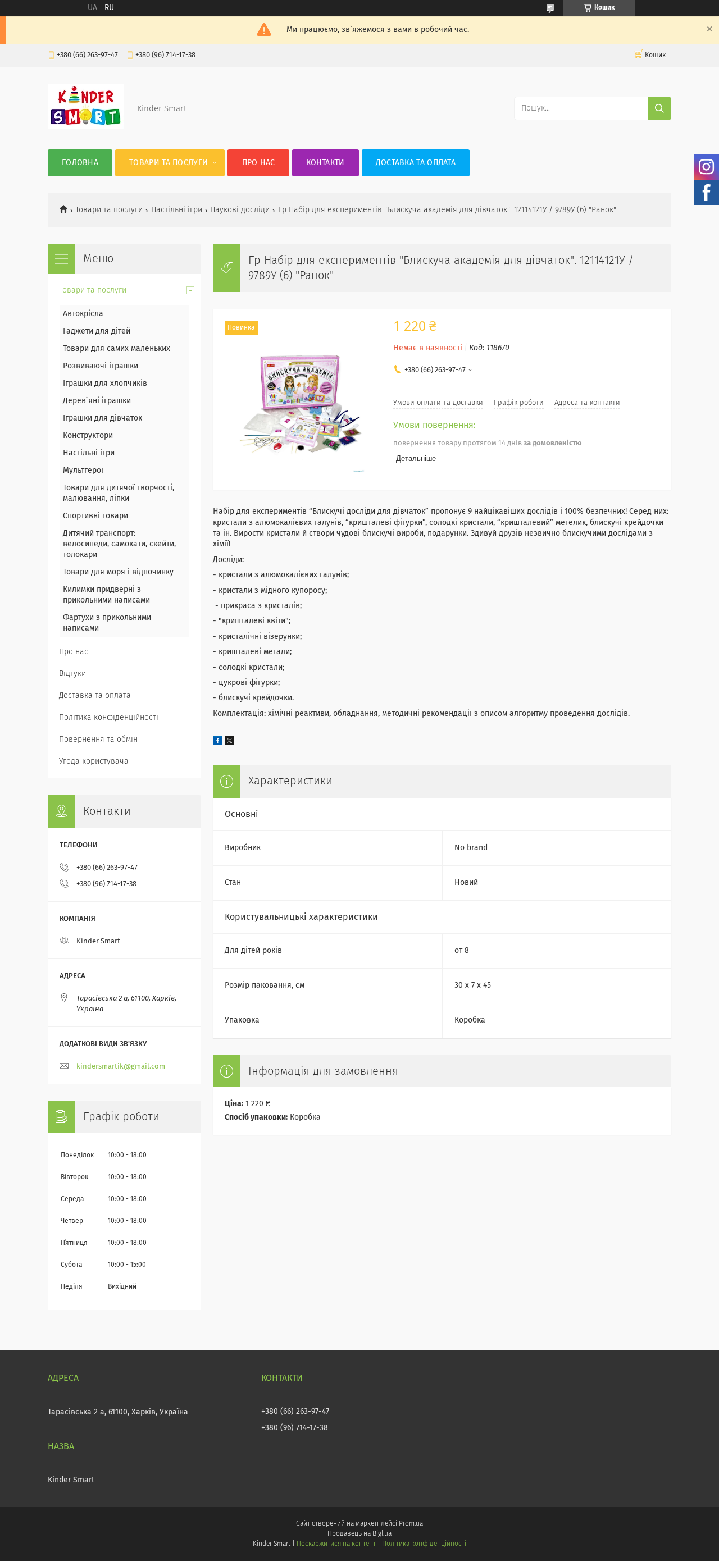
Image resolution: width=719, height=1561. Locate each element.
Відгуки (72, 674)
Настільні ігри (176, 210)
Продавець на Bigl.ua (359, 1534)
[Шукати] (659, 108)
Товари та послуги (168, 163)
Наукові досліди (240, 210)
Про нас (258, 163)
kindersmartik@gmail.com (120, 1066)
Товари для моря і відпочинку (118, 572)
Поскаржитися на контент (336, 1544)
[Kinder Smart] (86, 127)
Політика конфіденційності (108, 718)
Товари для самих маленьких (116, 349)
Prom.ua (411, 1524)
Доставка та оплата (416, 163)
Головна (80, 163)
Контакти (325, 163)
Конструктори (88, 436)
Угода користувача (94, 761)
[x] (229, 743)
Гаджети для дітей (96, 331)
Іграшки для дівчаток (102, 418)
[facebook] (217, 743)
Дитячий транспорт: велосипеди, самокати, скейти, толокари (119, 544)
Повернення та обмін (98, 739)
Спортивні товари (95, 516)
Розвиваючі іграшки (100, 366)
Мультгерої (83, 470)
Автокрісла (83, 314)
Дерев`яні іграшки (97, 401)
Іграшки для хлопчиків (105, 383)
